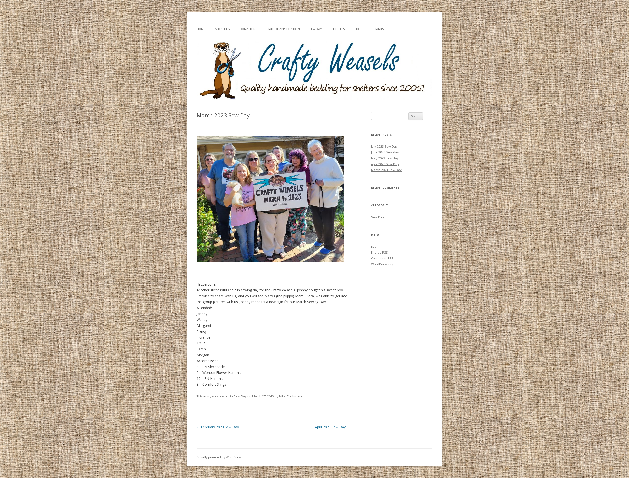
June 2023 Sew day (385, 152)
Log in (375, 246)
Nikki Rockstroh (290, 396)
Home (201, 29)
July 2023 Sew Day (384, 146)
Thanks (378, 29)
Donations (248, 29)
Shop (358, 29)
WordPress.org (382, 264)
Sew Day (316, 29)
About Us (222, 29)
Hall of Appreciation (283, 29)
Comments (382, 258)
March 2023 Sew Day (386, 170)
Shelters (338, 29)
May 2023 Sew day (385, 158)
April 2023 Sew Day (332, 427)
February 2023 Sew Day (218, 427)
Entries (379, 252)
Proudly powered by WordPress (219, 457)
